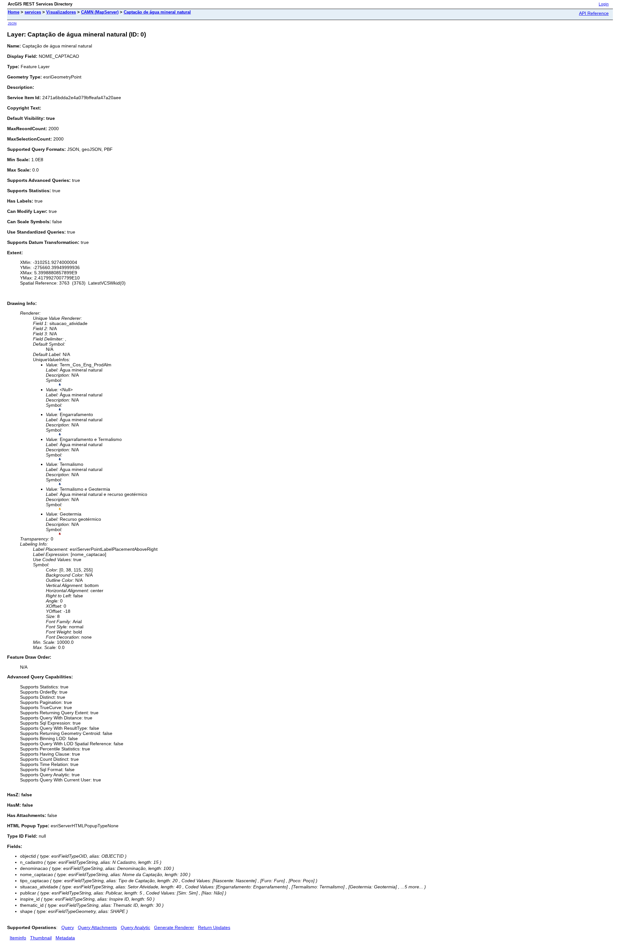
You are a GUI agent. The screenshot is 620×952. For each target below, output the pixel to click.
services (33, 12)
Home (13, 12)
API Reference (594, 13)
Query (67, 927)
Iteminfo (18, 937)
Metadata (65, 937)
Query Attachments (97, 927)
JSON (12, 23)
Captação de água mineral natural (157, 12)
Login (604, 4)
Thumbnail (41, 937)
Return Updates (214, 927)
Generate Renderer (174, 927)
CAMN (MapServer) (100, 12)
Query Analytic (135, 927)
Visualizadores (61, 12)
